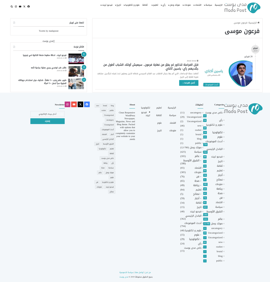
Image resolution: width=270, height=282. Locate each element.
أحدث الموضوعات (214, 141)
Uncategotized (215, 237)
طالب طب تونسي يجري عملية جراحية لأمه (48, 68)
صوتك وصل (175, 5)
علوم (220, 136)
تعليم (155, 5)
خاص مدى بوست (214, 112)
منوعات (187, 5)
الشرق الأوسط (215, 211)
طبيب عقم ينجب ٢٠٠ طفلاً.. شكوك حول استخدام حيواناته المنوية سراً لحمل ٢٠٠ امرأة (42, 81)
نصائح (219, 179)
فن (221, 197)
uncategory (217, 228)
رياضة (219, 188)
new (221, 242)
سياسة (209, 5)
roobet (219, 246)
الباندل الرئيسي (214, 149)
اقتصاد (198, 5)
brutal (220, 251)
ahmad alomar (191, 60)
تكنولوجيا (217, 132)
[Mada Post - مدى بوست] (242, 8)
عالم (220, 219)
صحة (220, 193)
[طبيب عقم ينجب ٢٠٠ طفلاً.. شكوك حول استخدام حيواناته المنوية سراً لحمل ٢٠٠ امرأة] (76, 84)
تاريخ (119, 5)
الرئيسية (218, 5)
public (219, 260)
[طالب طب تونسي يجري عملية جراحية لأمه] (76, 71)
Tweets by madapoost (48, 31)
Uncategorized (215, 232)
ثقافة (145, 5)
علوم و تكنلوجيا (132, 5)
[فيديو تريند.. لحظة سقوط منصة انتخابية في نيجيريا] (76, 59)
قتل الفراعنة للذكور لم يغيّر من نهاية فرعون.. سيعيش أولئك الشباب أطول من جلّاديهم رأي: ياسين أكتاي (150, 66)
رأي (164, 5)
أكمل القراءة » (189, 83)
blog (220, 256)
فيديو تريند (107, 5)
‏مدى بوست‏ (47, 41)
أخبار (220, 175)
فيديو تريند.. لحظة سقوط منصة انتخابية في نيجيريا (44, 55)
